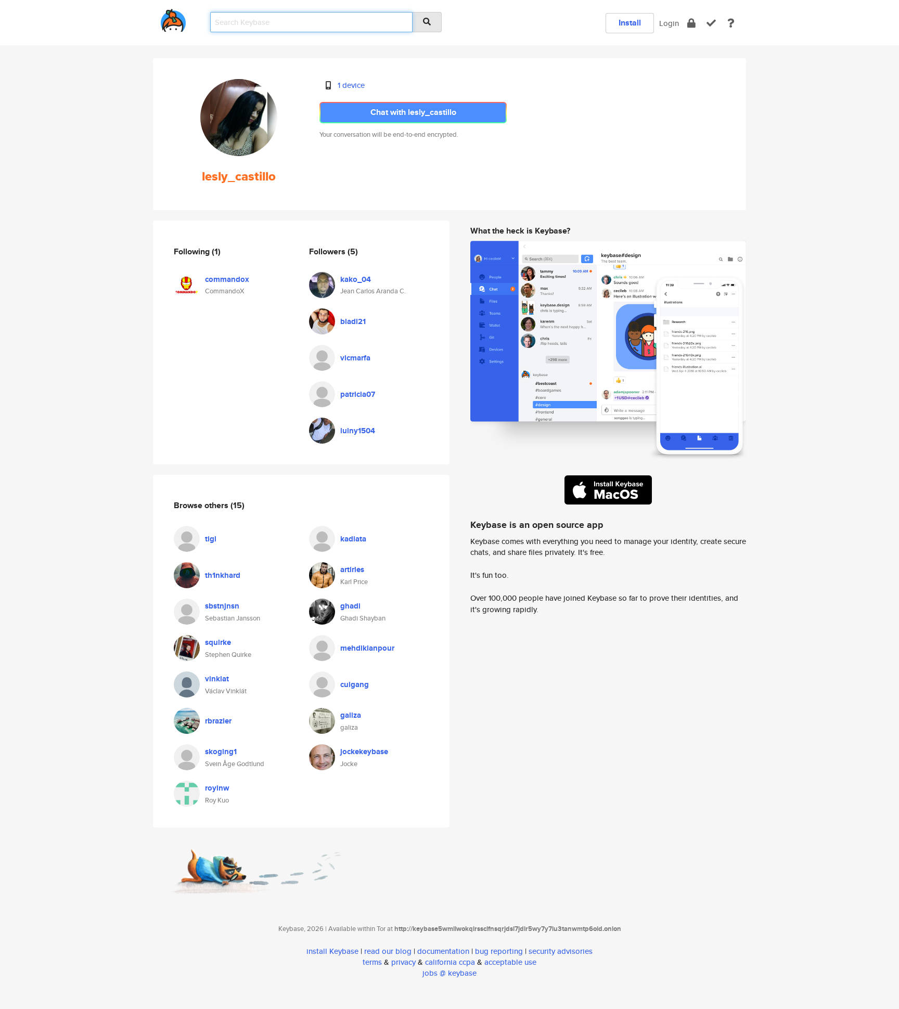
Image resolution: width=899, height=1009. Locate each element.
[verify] (711, 23)
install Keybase (332, 951)
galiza (350, 715)
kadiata (353, 539)
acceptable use (510, 961)
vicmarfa (355, 358)
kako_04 (355, 279)
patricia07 (357, 394)
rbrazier (218, 721)
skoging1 (221, 751)
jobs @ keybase (449, 972)
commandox (227, 279)
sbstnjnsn (222, 606)
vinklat (217, 678)
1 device (351, 85)
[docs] (731, 23)
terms (372, 961)
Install (630, 23)
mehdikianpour (367, 648)
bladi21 (353, 321)
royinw (217, 788)
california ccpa (450, 961)
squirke (218, 642)
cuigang (354, 684)
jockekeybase (364, 751)
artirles (352, 569)
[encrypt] (691, 23)
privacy (403, 961)
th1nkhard (222, 575)
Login (669, 23)
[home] (173, 18)
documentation (443, 951)
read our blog (388, 951)
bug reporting (499, 951)
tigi (210, 539)
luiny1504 (357, 430)
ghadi (350, 606)
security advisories (561, 951)
